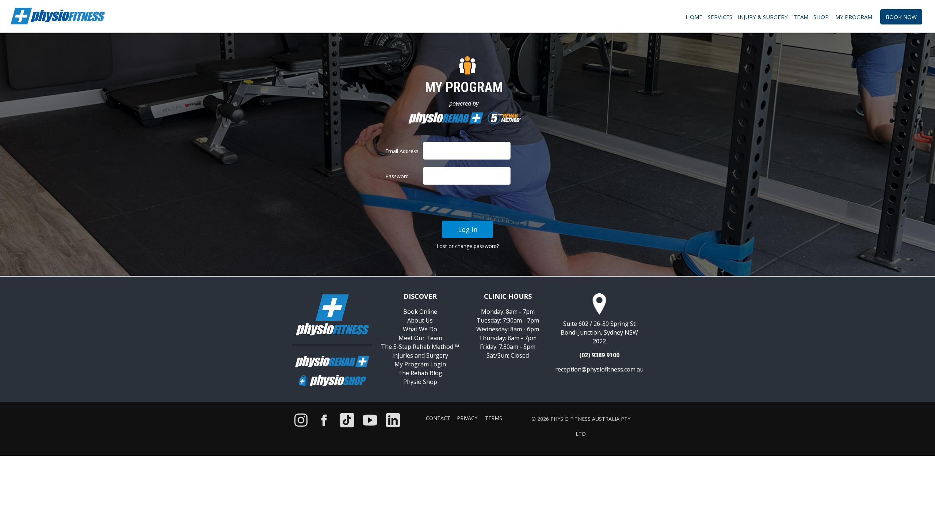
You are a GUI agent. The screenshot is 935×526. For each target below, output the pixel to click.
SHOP (822, 17)
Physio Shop (420, 382)
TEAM (801, 16)
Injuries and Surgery (420, 355)
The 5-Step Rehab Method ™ (420, 347)
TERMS (493, 418)
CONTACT (438, 418)
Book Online (420, 312)
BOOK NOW (901, 16)
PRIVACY (467, 418)
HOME (694, 16)
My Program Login (420, 364)
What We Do (420, 329)
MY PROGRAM (856, 16)
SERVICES (720, 16)
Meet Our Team (420, 338)
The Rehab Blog (420, 373)
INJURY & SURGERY (763, 16)
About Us (420, 320)
